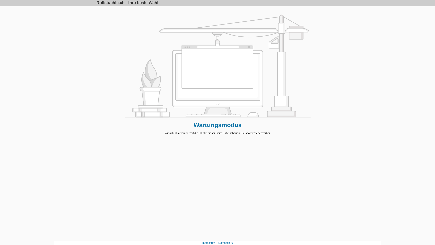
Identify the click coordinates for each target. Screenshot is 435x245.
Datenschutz (225, 242)
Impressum (209, 242)
